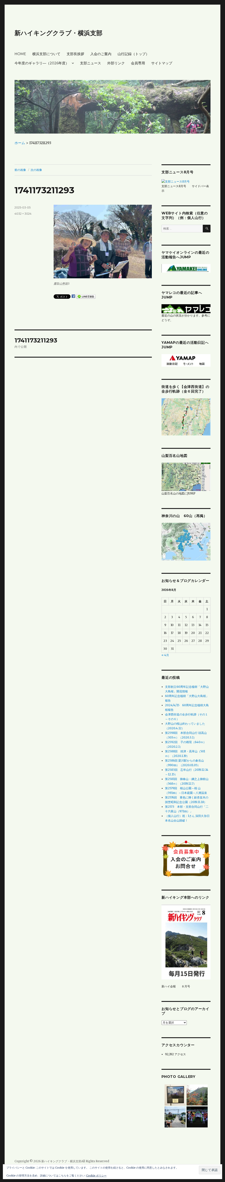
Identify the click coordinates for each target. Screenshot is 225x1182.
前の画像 (20, 170)
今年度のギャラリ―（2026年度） (42, 63)
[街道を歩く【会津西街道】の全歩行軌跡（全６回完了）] (185, 416)
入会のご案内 (100, 54)
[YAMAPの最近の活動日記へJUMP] (185, 360)
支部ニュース (90, 63)
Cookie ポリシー (96, 1175)
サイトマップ (161, 63)
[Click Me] (185, 541)
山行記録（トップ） (133, 54)
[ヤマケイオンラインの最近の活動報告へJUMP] (185, 268)
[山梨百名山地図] (185, 476)
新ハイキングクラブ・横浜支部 (58, 33)
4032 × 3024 (23, 213)
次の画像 (36, 170)
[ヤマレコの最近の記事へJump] (185, 308)
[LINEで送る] (86, 296)
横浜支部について (46, 54)
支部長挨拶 (75, 54)
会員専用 (138, 63)
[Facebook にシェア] (73, 296)
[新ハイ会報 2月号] (185, 941)
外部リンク (116, 63)
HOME (20, 54)
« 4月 (165, 655)
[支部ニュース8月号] (175, 181)
